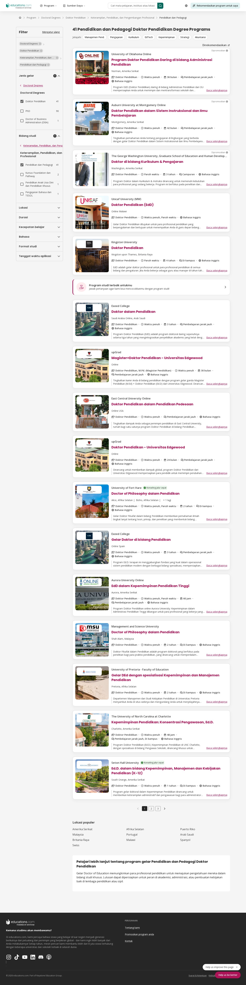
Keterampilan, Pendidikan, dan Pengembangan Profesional (55, 145)
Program (49, 5)
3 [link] (158, 808)
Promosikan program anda (139, 934)
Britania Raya (80, 840)
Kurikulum (133, 37)
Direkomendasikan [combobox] (214, 45)
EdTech (149, 37)
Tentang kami (132, 927)
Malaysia (78, 834)
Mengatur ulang (51, 32)
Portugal (131, 834)
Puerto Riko (187, 829)
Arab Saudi (187, 834)
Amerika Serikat (82, 829)
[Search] (160, 6)
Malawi (130, 840)
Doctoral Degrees (33, 85)
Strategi (184, 37)
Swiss (75, 845)
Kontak (129, 941)
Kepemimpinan (166, 37)
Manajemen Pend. (94, 37)
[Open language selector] (186, 6)
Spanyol (185, 840)
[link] (173, 17)
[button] (30, 44)
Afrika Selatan (135, 829)
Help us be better (227, 974)
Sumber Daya (75, 5)
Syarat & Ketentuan (198, 975)
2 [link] (151, 808)
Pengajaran (116, 37)
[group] (156, 37)
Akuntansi (200, 37)
